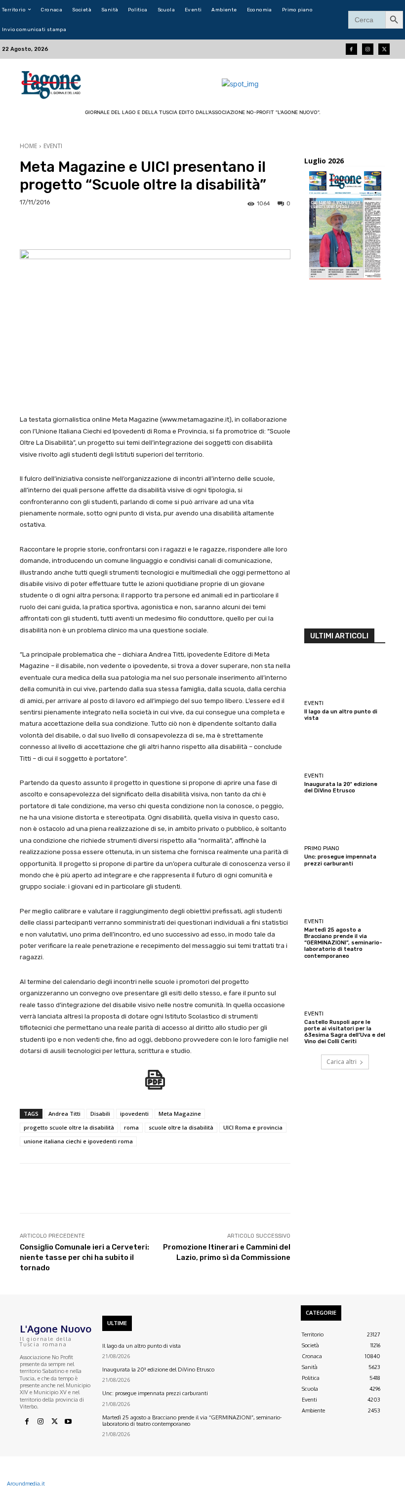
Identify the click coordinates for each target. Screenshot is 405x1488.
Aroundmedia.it (26, 1483)
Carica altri (341, 1061)
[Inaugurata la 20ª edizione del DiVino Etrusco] (344, 749)
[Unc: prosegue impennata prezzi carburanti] (344, 821)
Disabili (100, 1113)
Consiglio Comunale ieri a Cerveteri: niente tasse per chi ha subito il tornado (84, 1257)
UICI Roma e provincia (253, 1127)
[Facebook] (351, 49)
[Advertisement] (344, 457)
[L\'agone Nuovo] (52, 83)
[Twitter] (384, 49)
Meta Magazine (180, 1113)
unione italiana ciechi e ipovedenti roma (78, 1141)
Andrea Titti (64, 1113)
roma (131, 1127)
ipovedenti (134, 1113)
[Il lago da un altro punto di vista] (344, 676)
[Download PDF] (155, 1085)
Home (28, 146)
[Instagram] (367, 49)
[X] (54, 1422)
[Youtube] (68, 1422)
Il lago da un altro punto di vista (141, 1345)
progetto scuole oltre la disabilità (69, 1127)
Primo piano (321, 848)
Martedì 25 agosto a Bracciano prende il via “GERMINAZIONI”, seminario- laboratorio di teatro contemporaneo (343, 943)
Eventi (52, 146)
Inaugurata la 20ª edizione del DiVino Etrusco (340, 787)
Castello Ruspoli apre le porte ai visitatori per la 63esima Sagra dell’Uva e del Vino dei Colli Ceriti (344, 1032)
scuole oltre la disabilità (181, 1127)
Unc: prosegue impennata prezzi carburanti (340, 860)
